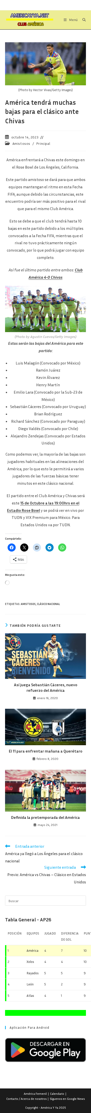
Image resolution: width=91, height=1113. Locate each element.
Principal (43, 143)
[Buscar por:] (82, 20)
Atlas (30, 996)
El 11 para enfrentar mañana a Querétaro (45, 751)
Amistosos (21, 143)
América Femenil (35, 1094)
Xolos (30, 962)
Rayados (33, 973)
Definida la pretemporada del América (45, 817)
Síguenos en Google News (67, 1099)
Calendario (57, 1094)
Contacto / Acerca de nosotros (26, 1099)
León (30, 984)
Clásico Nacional (48, 603)
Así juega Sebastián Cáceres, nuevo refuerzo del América (45, 687)
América (32, 950)
